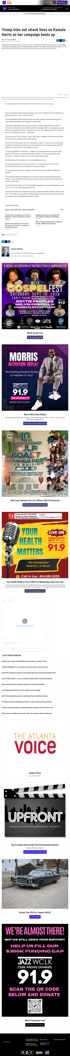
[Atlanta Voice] (35, 744)
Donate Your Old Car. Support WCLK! (35, 912)
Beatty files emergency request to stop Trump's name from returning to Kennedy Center (29, 673)
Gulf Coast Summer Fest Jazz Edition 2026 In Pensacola (35, 500)
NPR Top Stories (11, 234)
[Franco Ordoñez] (5, 251)
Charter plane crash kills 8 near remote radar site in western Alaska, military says (27, 713)
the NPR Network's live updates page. (41, 104)
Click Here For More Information (35, 505)
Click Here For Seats (35, 337)
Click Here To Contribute (35, 1025)
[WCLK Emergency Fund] (35, 970)
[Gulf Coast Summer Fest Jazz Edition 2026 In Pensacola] (35, 463)
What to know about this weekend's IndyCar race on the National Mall (23, 684)
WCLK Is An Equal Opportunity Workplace (32, 1044)
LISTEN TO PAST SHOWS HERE (35, 852)
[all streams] (67, 8)
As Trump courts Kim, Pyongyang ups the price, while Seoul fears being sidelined (27, 702)
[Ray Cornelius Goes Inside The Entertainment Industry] (35, 812)
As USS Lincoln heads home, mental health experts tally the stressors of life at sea (27, 707)
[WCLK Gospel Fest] (35, 296)
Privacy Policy (43, 1039)
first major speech (48, 143)
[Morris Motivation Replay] (35, 377)
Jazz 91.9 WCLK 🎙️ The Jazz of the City (14, 648)
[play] (4, 9)
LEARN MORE (35, 917)
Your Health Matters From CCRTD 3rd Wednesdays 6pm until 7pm (34, 582)
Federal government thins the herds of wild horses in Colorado (21, 690)
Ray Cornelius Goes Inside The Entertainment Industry (35, 845)
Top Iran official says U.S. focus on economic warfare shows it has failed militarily (27, 678)
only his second (10, 187)
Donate (63, 2)
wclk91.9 (29, 648)
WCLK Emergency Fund (35, 1020)
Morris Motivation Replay (35, 414)
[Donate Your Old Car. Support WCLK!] (35, 884)
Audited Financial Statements (44, 1043)
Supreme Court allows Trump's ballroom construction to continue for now (24, 661)
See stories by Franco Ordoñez (22, 256)
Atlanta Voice (35, 773)
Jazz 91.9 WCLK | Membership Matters (35, 13)
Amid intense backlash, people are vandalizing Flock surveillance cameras (25, 696)
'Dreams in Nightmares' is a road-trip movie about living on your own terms (25, 667)
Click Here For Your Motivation (35, 423)
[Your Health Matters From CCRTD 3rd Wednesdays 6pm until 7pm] (35, 545)
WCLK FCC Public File (59, 1039)
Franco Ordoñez (11, 39)
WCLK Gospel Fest (35, 333)
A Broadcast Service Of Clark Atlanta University (32, 1040)
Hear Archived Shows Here (35, 591)
